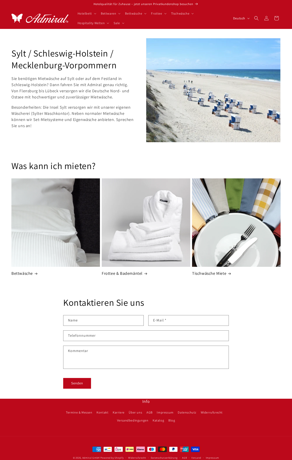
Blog (171, 420)
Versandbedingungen (133, 420)
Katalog (158, 420)
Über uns (135, 412)
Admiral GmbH (91, 457)
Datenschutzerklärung (164, 457)
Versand (196, 457)
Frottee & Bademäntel (122, 273)
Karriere (119, 412)
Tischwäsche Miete (209, 273)
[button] (86, 13)
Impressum (165, 412)
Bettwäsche (22, 273)
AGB (149, 412)
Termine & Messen (79, 412)
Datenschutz (187, 412)
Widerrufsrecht (212, 412)
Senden (77, 383)
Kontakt (102, 412)
